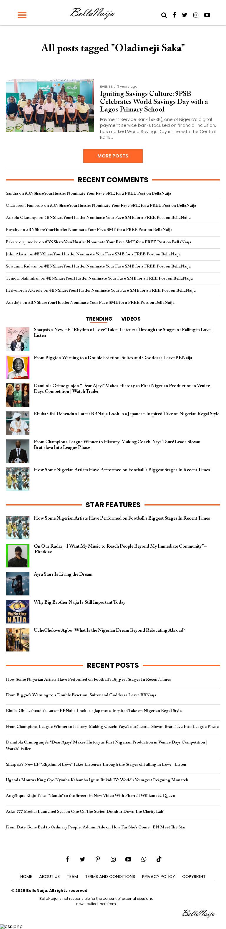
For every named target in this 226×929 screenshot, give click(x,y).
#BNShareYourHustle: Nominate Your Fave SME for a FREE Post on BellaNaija (98, 193)
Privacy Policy (158, 876)
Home (26, 876)
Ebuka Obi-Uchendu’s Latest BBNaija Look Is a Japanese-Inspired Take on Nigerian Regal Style (94, 711)
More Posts (112, 155)
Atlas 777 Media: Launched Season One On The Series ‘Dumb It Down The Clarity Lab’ (85, 812)
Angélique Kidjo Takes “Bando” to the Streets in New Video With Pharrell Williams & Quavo (90, 796)
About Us (49, 876)
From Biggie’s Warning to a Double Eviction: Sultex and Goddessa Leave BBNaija (81, 695)
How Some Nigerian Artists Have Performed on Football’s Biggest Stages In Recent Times (88, 679)
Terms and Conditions (110, 876)
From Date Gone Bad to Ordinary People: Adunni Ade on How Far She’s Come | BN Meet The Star (96, 827)
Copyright (194, 876)
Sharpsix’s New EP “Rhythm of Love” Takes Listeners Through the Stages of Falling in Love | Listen (96, 764)
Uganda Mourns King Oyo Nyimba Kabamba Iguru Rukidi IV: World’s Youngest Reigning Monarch (97, 780)
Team (72, 876)
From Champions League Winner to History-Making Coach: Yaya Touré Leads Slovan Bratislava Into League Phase (112, 727)
